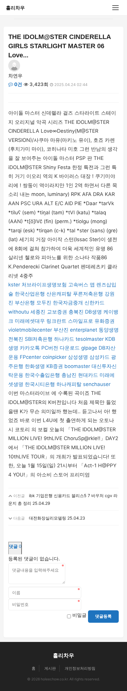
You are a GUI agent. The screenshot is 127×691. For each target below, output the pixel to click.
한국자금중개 (68, 303)
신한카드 (94, 303)
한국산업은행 (30, 294)
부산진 (61, 330)
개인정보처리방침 (80, 668)
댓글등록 (103, 616)
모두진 (43, 303)
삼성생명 (78, 357)
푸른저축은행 (88, 294)
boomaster (77, 366)
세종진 (37, 312)
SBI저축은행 (39, 339)
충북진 (76, 312)
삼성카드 (99, 357)
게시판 (50, 668)
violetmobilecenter (30, 330)
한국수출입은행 (42, 375)
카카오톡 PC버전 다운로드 (50, 348)
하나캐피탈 (69, 384)
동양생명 (109, 330)
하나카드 (64, 339)
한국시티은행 (40, 384)
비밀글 (79, 615)
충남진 (68, 375)
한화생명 (35, 366)
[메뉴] (115, 7)
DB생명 (93, 312)
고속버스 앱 (81, 285)
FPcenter (30, 357)
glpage (89, 348)
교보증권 (57, 312)
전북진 (15, 339)
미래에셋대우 (30, 321)
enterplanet (83, 330)
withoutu (18, 312)
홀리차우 (15, 8)
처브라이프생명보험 (44, 285)
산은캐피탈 (58, 294)
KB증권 (54, 366)
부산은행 (25, 303)
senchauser (96, 384)
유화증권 (105, 321)
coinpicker (54, 357)
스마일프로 (80, 321)
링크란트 (56, 321)
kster (14, 285)
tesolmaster (90, 339)
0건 (17, 84)
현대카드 (88, 375)
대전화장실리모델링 (47, 517)
